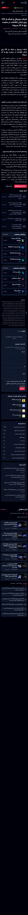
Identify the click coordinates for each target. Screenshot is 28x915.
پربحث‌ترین (12, 583)
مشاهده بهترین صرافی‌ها (20, 186)
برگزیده (23, 513)
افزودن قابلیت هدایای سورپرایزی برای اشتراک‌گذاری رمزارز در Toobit (9, 575)
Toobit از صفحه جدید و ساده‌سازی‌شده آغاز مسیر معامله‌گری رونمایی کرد (17, 226)
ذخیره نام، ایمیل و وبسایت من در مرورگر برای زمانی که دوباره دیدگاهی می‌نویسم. (15, 383)
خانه (26, 11)
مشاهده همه (5, 234)
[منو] (25, 2)
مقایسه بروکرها (9, 186)
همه (26, 513)
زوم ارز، (19, 58)
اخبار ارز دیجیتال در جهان (18, 11)
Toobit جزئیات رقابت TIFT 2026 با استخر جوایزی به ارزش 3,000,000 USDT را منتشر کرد (15, 212)
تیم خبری (5, 28)
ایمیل (24, 373)
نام (24, 366)
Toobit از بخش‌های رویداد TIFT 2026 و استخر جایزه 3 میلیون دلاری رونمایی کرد (15, 204)
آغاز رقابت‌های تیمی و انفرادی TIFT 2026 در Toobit (14, 219)
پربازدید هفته (19, 583)
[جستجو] (2, 2)
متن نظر (23, 351)
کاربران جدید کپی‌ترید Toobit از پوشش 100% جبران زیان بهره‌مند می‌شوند (15, 196)
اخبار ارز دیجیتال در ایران (15, 513)
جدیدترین (25, 583)
